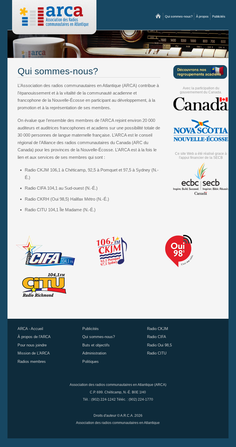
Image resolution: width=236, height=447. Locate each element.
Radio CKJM (157, 329)
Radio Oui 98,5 (159, 345)
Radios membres (32, 361)
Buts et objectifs (96, 345)
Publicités (218, 16)
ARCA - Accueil (30, 329)
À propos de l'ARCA (34, 337)
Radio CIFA (156, 337)
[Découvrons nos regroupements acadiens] (200, 71)
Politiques (90, 361)
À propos (202, 16)
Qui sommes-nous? (179, 16)
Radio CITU (156, 353)
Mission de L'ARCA (34, 353)
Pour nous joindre (32, 345)
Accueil (158, 16)
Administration (94, 353)
